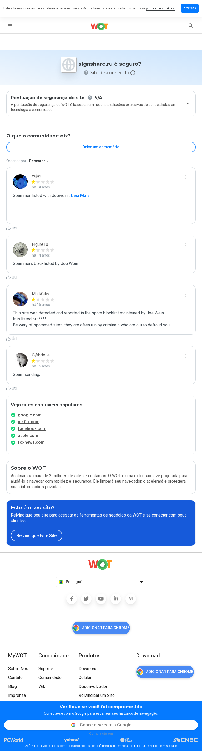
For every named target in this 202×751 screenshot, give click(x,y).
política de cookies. (160, 8)
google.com (30, 414)
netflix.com (28, 421)
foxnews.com (31, 442)
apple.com (28, 435)
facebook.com (32, 428)
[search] (191, 25)
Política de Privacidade (163, 745)
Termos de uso (138, 745)
